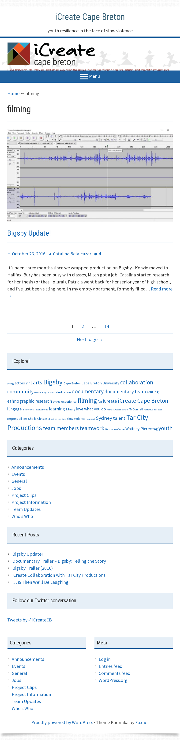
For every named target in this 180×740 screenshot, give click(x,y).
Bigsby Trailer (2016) (32, 568)
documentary (88, 391)
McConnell (136, 409)
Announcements (27, 467)
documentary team (125, 391)
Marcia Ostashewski (117, 409)
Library (70, 409)
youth (165, 428)
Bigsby (53, 382)
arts (37, 382)
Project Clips (23, 495)
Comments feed (114, 673)
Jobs (16, 488)
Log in (105, 659)
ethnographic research (29, 401)
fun (100, 402)
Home (13, 93)
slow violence (76, 419)
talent (119, 418)
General (19, 481)
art (29, 382)
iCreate (110, 401)
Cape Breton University (100, 383)
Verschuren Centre (114, 429)
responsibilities (17, 419)
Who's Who (22, 516)
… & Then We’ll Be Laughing (40, 582)
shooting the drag (57, 418)
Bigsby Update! (29, 233)
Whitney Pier (136, 428)
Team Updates (26, 509)
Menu (94, 76)
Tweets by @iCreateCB (29, 620)
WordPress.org (113, 680)
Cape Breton (72, 383)
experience (69, 402)
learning (57, 409)
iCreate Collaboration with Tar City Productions (58, 575)
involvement (41, 409)
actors (20, 383)
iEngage (14, 409)
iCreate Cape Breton (90, 17)
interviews (28, 409)
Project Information (31, 502)
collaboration (136, 382)
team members (61, 428)
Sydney (104, 418)
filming (87, 400)
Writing (153, 429)
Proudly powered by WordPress (62, 722)
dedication (63, 392)
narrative (148, 409)
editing (153, 392)
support (90, 418)
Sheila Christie (37, 419)
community (20, 391)
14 (108, 326)
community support (44, 392)
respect (158, 409)
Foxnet (142, 722)
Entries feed (110, 666)
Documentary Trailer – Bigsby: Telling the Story (59, 561)
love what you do (91, 409)
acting (10, 383)
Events (56, 401)
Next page (87, 339)
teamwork (92, 428)
